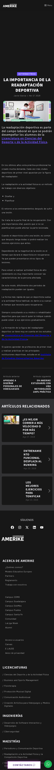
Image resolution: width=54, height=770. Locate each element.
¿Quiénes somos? (14, 567)
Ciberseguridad (11, 731)
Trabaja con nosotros (16, 584)
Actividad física (27, 74)
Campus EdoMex (13, 605)
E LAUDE (9, 648)
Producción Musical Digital (17, 691)
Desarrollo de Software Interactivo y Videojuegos (23, 724)
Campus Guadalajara (15, 601)
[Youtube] (41, 527)
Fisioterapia (10, 685)
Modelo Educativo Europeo (18, 571)
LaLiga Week (11, 623)
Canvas (8, 644)
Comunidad (10, 618)
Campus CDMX (12, 596)
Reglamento (11, 580)
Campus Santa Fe (14, 614)
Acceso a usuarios (14, 639)
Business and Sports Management (21, 680)
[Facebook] (12, 527)
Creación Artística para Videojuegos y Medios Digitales (27, 704)
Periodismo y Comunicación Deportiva (23, 748)
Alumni (8, 627)
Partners (9, 575)
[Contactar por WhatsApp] (48, 764)
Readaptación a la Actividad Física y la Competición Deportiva (23, 755)
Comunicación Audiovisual (17, 697)
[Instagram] (19, 527)
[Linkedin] (34, 527)
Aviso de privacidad (14, 652)
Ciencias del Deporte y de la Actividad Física (26, 674)
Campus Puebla (13, 610)
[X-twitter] (27, 527)
